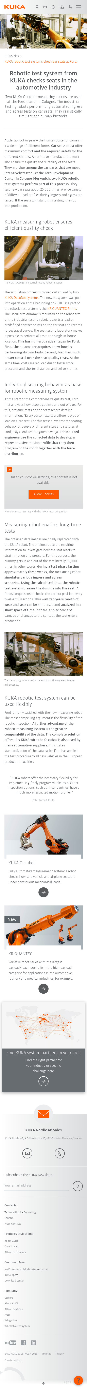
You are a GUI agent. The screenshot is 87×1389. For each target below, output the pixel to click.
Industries (11, 56)
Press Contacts (12, 1223)
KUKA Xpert (11, 1275)
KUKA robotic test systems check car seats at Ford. (40, 62)
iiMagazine (10, 1320)
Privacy (60, 1353)
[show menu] (79, 7)
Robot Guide (11, 1241)
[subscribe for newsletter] (78, 1186)
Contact (8, 1218)
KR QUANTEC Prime (61, 309)
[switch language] (53, 7)
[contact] (45, 7)
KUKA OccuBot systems (21, 298)
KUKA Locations (13, 1309)
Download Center (14, 1280)
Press (7, 1314)
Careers (8, 1297)
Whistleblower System (17, 1326)
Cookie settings (13, 1360)
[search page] (37, 7)
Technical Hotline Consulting (20, 1212)
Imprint (46, 1353)
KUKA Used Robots (15, 1252)
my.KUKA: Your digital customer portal (26, 1269)
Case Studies (11, 1246)
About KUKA (11, 1303)
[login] (61, 7)
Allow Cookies (44, 494)
